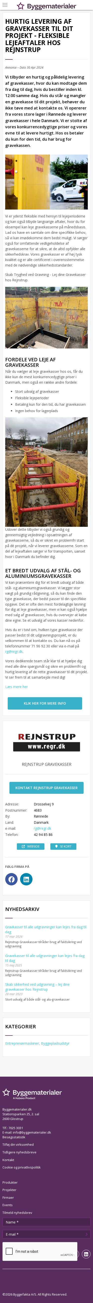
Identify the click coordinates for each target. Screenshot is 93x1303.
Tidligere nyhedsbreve (19, 1152)
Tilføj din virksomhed (18, 1144)
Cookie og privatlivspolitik (21, 1167)
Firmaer (8, 1197)
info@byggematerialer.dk (32, 1132)
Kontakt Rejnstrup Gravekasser (46, 787)
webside (33, 846)
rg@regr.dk (14, 651)
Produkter (10, 1182)
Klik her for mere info (45, 703)
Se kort (65, 846)
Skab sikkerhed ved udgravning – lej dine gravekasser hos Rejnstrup (37, 987)
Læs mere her (16, 686)
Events (7, 1205)
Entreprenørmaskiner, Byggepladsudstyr (37, 1043)
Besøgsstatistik (13, 1137)
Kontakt (8, 1160)
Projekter (9, 1190)
